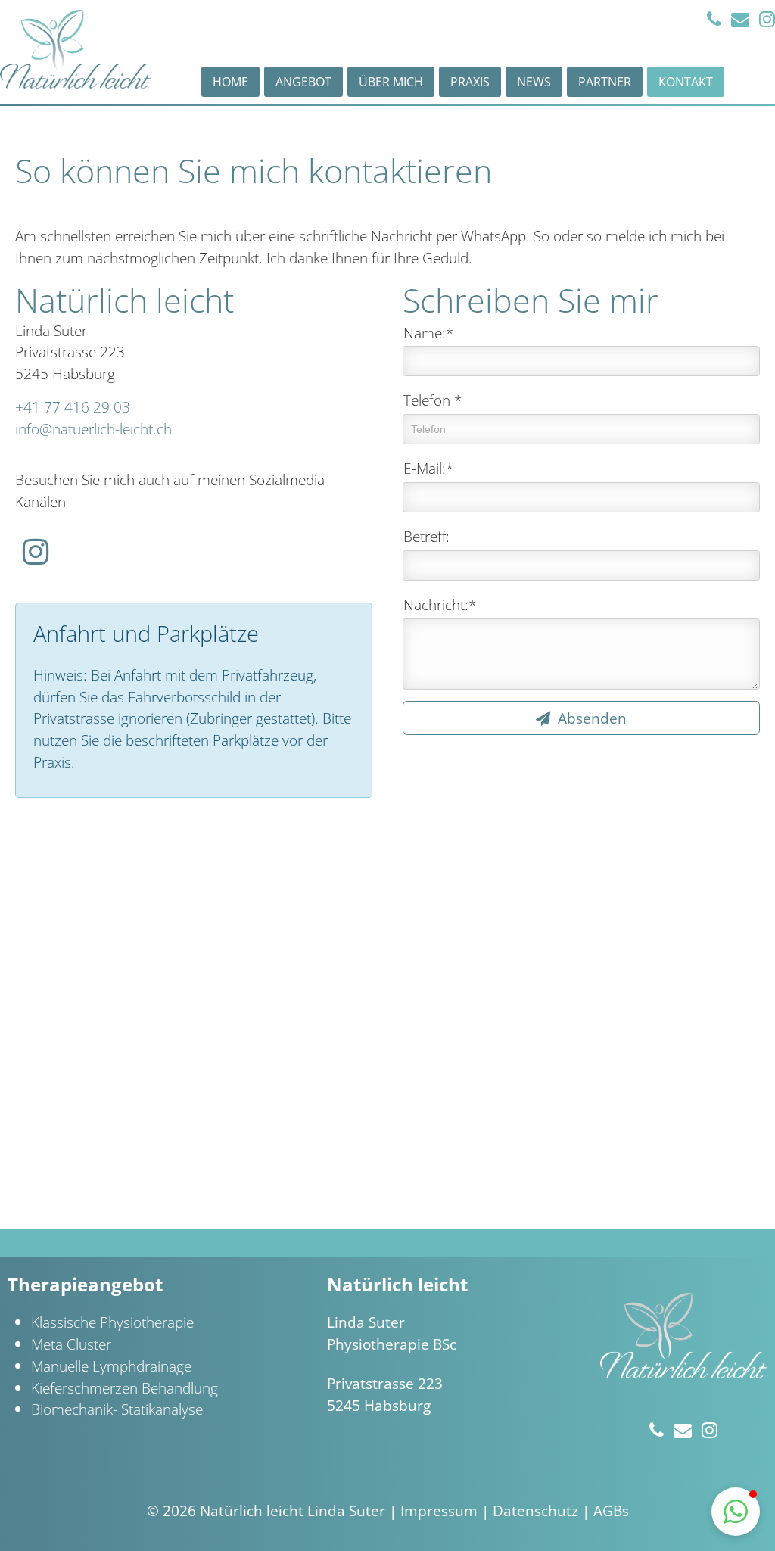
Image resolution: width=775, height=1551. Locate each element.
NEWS (534, 81)
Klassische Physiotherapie (112, 1322)
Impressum (439, 1510)
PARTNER (604, 81)
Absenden (590, 718)
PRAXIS (470, 81)
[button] (735, 1511)
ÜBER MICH (391, 81)
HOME (230, 81)
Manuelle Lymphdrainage (111, 1366)
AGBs (611, 1510)
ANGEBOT (303, 81)
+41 (72, 407)
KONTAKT (685, 81)
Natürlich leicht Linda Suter (292, 1510)
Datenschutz (535, 1510)
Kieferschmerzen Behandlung (124, 1388)
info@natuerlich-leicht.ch (93, 429)
